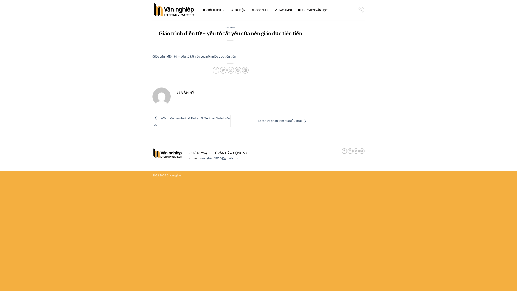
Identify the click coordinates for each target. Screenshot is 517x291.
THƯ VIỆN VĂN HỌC (315, 10)
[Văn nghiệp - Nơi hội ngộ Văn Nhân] (173, 10)
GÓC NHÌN (262, 10)
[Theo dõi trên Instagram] (350, 151)
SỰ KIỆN (240, 10)
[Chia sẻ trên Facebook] (216, 70)
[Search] (361, 10)
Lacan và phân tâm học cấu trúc (280, 120)
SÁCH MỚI (285, 10)
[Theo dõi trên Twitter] (356, 151)
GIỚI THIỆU (213, 10)
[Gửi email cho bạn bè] (230, 70)
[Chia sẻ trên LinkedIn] (245, 70)
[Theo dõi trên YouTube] (362, 151)
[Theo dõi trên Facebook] (344, 151)
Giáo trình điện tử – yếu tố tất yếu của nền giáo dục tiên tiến (194, 56)
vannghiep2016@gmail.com (219, 158)
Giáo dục (230, 27)
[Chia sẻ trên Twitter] (223, 70)
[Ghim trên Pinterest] (238, 70)
